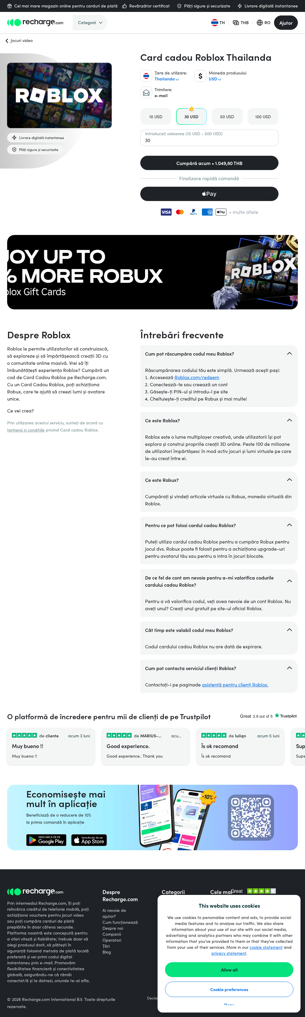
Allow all (229, 970)
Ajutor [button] (285, 22)
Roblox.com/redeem (197, 377)
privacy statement (228, 953)
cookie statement (266, 947)
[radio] (155, 116)
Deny (229, 1005)
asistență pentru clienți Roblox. (235, 684)
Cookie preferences (229, 989)
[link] (46, 840)
